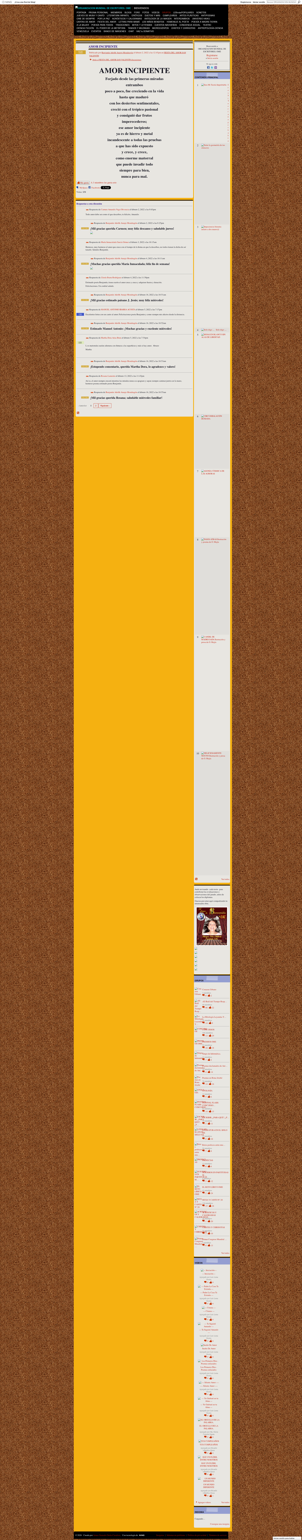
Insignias (160, 1535)
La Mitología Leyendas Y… (214, 1016)
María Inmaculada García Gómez (115, 242)
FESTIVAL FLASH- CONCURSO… (210, 1104)
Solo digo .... (221, 329)
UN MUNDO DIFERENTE (208, 1486)
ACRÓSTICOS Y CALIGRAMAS (209, 1214)
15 (213, 1111)
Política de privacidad (197, 1535)
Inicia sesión (212, 58)
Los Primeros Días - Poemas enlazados (209, 1368)
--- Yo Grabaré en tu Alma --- (209, 1406)
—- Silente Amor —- (209, 1385)
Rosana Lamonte (108, 375)
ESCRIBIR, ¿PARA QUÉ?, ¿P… (215, 1117)
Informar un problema (176, 1535)
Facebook (96, 187)
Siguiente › (105, 405)
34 (206, 1047)
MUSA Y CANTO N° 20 (212, 1199)
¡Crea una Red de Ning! (25, 2)
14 (206, 1023)
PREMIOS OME (209, 1041)
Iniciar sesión (259, 2)
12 (212, 1181)
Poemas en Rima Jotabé (212, 1077)
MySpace (84, 187)
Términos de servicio (218, 1535)
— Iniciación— (208, 1273)
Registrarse (245, 2)
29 (213, 1035)
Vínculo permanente (87, 209)
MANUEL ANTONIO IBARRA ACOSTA (118, 309)
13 (206, 1035)
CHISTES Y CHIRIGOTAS (213, 1227)
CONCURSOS (208, 1029)
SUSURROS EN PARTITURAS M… (215, 1173)
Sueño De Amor (208, 1348)
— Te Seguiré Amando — (208, 1331)
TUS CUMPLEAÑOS (209, 1444)
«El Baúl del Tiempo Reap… (214, 1001)
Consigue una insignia (219, 1523)
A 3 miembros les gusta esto (103, 182)
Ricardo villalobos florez (210, 1449)
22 (213, 1007)
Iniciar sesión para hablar (284, 1538)
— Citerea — (208, 1311)
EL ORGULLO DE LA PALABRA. (208, 1427)
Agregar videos (204, 1502)
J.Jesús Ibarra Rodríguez (111, 277)
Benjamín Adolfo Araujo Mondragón (117, 52)
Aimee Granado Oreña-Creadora (106, 1535)
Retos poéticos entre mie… (213, 1144)
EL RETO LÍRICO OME (212, 1187)
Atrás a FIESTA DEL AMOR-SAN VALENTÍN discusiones (116, 59)
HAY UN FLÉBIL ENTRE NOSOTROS (209, 1464)
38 (213, 1206)
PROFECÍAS (207, 1160)
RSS (78, 413)
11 (212, 1123)
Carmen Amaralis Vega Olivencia (115, 209)
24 (212, 1193)
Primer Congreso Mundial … (214, 1239)
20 (212, 1221)
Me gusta (84, 182)
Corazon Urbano (209, 989)
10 (212, 1138)
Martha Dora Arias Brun (111, 337)
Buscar (299, 2)
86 (206, 1007)
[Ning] (6, 2)
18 (213, 1047)
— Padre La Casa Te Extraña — (208, 1294)
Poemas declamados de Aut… (214, 1065)
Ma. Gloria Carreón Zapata (210, 1433)
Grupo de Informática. (211, 1053)
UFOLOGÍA (207, 1090)
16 (213, 1084)
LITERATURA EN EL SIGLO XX (214, 1131)
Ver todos (225, 879)
